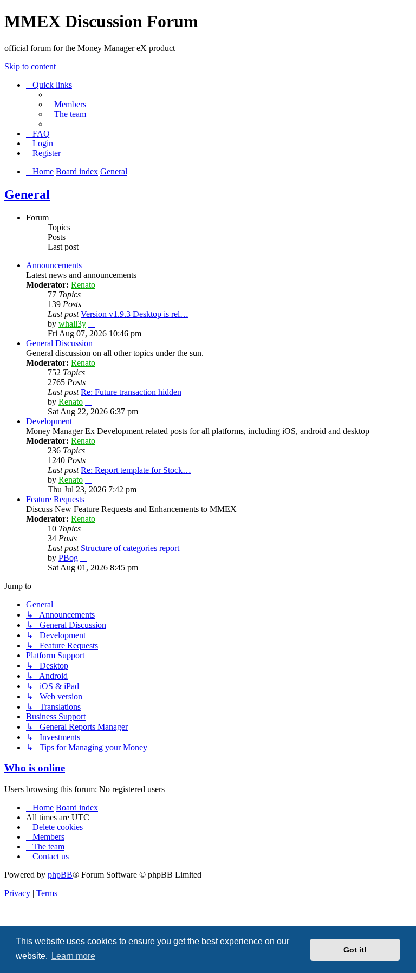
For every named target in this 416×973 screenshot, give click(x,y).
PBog (68, 557)
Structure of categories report (130, 548)
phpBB (60, 874)
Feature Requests (55, 499)
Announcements (54, 265)
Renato (83, 284)
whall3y (72, 323)
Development (49, 421)
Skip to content (30, 66)
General (27, 194)
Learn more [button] (73, 956)
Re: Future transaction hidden (131, 392)
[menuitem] (67, 104)
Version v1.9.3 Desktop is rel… (134, 314)
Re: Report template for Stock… (136, 470)
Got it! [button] (355, 949)
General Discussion (59, 343)
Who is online (34, 768)
